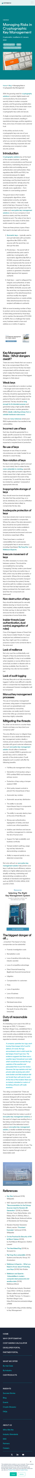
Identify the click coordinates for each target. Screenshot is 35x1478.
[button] (32, 2)
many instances (15, 419)
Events (5, 1402)
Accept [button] (13, 1474)
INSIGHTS (7, 1388)
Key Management (9, 44)
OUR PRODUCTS (10, 1375)
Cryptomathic (7, 37)
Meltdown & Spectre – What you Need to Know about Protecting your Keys (19, 1266)
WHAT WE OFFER (10, 1361)
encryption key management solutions (16, 1117)
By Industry (7, 1370)
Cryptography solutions (11, 157)
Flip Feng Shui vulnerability (16, 1255)
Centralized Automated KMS (12, 48)
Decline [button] (22, 1474)
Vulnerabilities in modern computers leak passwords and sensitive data (18, 1278)
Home (5, 85)
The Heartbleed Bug (14, 1248)
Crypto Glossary (9, 1407)
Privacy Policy (12, 1470)
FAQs (5, 1411)
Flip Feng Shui (23, 547)
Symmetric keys (12, 235)
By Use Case (8, 1366)
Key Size (10, 1196)
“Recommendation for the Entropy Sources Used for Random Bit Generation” (19, 1208)
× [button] (30, 1461)
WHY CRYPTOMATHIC (12, 1338)
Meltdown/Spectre (10, 550)
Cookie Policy (23, 1470)
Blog (10, 85)
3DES (18, 44)
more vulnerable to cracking (13, 469)
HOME (5, 1334)
